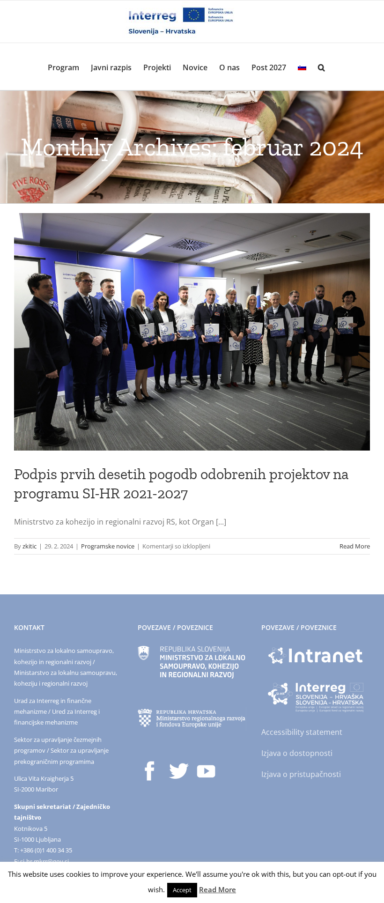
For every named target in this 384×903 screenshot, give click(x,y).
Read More (355, 546)
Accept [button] (182, 890)
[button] (321, 66)
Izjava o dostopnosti (296, 753)
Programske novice (107, 546)
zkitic (29, 546)
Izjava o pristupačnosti (301, 774)
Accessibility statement (301, 732)
